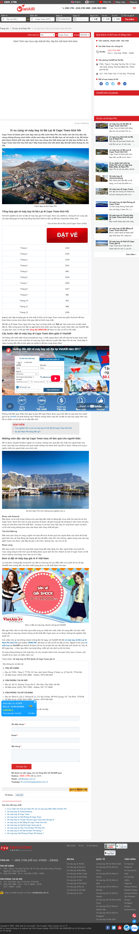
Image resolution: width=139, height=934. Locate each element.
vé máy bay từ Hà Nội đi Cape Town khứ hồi (120, 125)
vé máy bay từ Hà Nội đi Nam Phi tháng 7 (24, 830)
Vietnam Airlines (130, 887)
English (78, 2)
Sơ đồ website (92, 846)
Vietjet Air (128, 883)
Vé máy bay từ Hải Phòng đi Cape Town (122, 203)
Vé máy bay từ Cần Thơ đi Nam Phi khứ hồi (25, 828)
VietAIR (13, 416)
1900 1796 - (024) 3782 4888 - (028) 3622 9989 (85, 8)
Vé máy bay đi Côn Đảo (76, 890)
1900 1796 (24, 776)
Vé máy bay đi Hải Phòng (77, 877)
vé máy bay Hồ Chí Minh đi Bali (108, 864)
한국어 (91, 2)
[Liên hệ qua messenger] (134, 922)
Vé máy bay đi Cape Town (121, 189)
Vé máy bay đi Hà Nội (75, 864)
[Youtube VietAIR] (118, 83)
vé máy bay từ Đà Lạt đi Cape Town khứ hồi (120, 151)
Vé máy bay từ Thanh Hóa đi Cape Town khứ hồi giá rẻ (121, 217)
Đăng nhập (120, 2)
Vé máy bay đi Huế (74, 880)
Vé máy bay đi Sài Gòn (76, 867)
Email (15, 735)
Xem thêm (130, 254)
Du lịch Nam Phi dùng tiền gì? (27, 431)
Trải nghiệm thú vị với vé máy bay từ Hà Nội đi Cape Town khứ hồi (43, 428)
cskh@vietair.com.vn (26, 779)
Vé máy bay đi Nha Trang (77, 874)
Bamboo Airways (131, 890)
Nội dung (16, 746)
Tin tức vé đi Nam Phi (106, 118)
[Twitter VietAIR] (107, 84)
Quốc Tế (100, 859)
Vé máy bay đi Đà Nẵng (76, 870)
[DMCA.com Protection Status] (78, 790)
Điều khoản (71, 846)
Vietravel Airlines (131, 893)
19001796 (32, 643)
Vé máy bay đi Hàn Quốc (106, 919)
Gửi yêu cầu (21, 767)
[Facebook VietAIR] (101, 84)
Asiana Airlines (130, 910)
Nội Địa (70, 859)
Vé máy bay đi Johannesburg (116, 177)
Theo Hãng (130, 859)
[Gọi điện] (134, 916)
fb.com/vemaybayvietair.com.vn (34, 782)
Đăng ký (133, 2)
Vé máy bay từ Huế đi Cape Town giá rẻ (121, 242)
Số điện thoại (18, 724)
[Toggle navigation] (134, 8)
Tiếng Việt (107, 2)
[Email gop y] (124, 84)
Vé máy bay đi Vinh (74, 893)
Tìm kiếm (129, 19)
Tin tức (81, 846)
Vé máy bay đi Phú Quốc (77, 883)
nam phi (19, 795)
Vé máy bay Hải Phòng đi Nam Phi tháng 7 (25, 833)
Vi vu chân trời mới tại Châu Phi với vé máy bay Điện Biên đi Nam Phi (120, 165)
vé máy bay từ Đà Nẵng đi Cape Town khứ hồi (121, 229)
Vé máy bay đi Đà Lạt (75, 887)
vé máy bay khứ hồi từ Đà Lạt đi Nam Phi (121, 138)
